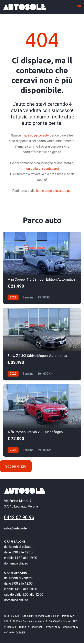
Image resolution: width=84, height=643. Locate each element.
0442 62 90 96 (19, 517)
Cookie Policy (70, 627)
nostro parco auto (36, 135)
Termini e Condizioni (30, 627)
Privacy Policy (52, 627)
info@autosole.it (17, 528)
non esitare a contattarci (42, 169)
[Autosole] (24, 7)
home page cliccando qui (53, 191)
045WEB (20, 632)
